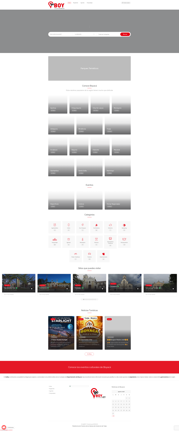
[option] (18, 286)
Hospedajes (90, 2)
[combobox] (108, 34)
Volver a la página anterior (6, 430)
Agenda (82, 2)
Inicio (69, 2)
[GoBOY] (56, 5)
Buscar (125, 34)
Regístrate (75, 2)
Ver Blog (89, 354)
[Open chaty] (4, 427)
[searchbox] (105, 34)
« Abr (113, 416)
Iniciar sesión (126, 2)
